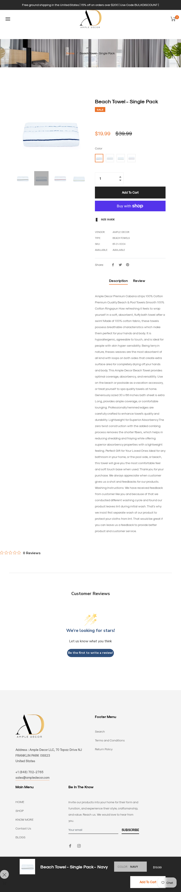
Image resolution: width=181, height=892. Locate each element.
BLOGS (20, 837)
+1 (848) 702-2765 (29, 772)
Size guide (107, 219)
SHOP (19, 811)
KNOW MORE (24, 819)
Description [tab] (118, 280)
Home (70, 53)
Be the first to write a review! (90, 653)
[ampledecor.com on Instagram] (79, 845)
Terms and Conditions (110, 740)
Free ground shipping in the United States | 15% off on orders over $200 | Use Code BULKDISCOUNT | (90, 5)
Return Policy (104, 749)
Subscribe (130, 830)
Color (98, 148)
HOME (19, 802)
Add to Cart (148, 882)
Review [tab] (139, 280)
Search (100, 731)
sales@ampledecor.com (32, 777)
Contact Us (23, 828)
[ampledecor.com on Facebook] (70, 845)
